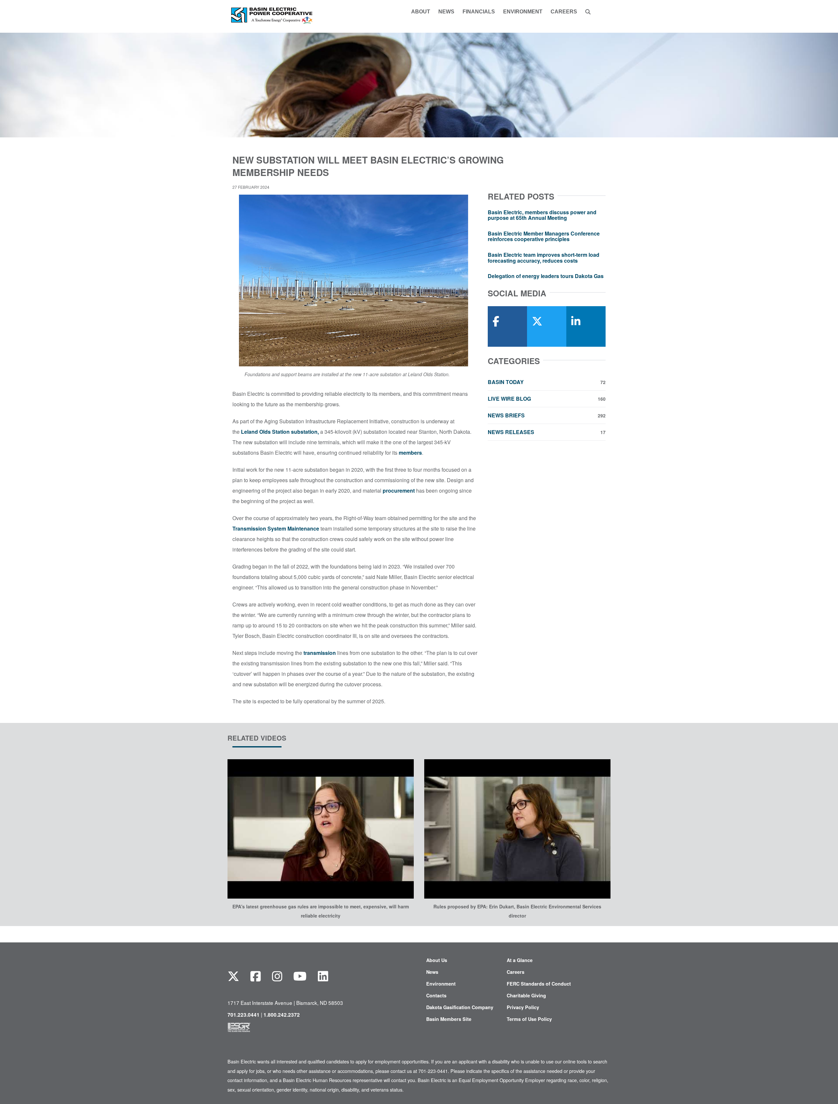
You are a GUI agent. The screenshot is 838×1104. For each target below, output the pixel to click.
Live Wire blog (547, 398)
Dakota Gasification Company (459, 1007)
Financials (479, 11)
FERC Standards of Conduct (539, 983)
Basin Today (547, 382)
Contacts (436, 995)
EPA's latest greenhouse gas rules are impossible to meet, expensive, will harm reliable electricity (320, 911)
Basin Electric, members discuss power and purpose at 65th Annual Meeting (542, 215)
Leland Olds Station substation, (280, 431)
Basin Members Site (448, 1019)
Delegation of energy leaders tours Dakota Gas (546, 276)
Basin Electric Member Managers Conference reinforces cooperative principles (544, 236)
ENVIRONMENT (522, 11)
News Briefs (547, 415)
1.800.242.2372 (282, 1014)
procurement (399, 490)
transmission (319, 653)
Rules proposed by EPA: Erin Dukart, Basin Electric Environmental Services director (517, 911)
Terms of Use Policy (529, 1019)
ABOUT (420, 11)
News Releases (547, 432)
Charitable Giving (526, 995)
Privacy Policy (523, 1007)
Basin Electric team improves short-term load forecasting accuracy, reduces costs (543, 257)
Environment (441, 983)
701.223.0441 (244, 1014)
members (410, 452)
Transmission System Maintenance (275, 528)
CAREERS (564, 11)
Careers (515, 972)
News (432, 972)
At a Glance (520, 960)
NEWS (446, 11)
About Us (436, 960)
